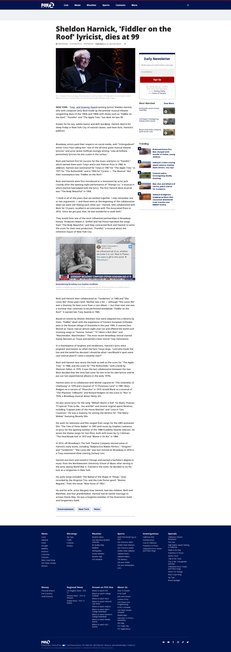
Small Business (47, 596)
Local (43, 537)
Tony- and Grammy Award (83, 107)
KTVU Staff (121, 593)
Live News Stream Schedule (124, 611)
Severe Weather (98, 554)
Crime (43, 543)
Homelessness (148, 540)
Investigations (150, 533)
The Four (171, 542)
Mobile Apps (122, 615)
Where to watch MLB (100, 598)
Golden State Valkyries (126, 551)
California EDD (148, 537)
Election (44, 566)
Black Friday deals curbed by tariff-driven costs (150, 131)
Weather (96, 533)
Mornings (72, 533)
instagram (178, 642)
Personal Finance (48, 591)
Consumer (45, 554)
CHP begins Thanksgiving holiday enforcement (149, 120)
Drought (44, 546)
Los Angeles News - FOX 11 (76, 592)
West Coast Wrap (48, 560)
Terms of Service (159, 93)
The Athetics (122, 559)
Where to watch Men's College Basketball (101, 610)
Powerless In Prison (150, 546)
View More (169, 103)
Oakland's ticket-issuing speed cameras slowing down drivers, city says (164, 165)
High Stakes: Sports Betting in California (178, 546)
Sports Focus (173, 556)
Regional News (75, 587)
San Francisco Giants (125, 548)
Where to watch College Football (101, 594)
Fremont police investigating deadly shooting (162, 176)
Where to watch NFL (100, 591)
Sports (121, 533)
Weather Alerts (98, 537)
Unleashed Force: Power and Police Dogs (152, 549)
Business (44, 551)
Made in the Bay (174, 550)
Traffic (69, 540)
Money (45, 587)
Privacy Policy (159, 91)
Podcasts (45, 557)
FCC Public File (123, 626)
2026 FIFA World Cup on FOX (126, 538)
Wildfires (44, 548)
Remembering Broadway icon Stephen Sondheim (77, 284)
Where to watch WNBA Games (101, 620)
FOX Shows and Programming (123, 603)
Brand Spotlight (174, 580)
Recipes (70, 546)
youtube (168, 642)
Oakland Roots (123, 554)
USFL (119, 568)
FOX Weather (97, 559)
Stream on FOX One (102, 587)
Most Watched (147, 103)
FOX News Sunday (48, 563)
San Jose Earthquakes (125, 565)
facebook (173, 642)
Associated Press (76, 44)
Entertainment (88, 44)
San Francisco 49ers (125, 542)
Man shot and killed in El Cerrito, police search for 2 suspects (164, 186)
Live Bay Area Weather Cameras (101, 541)
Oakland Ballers (123, 556)
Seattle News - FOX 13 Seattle (75, 602)
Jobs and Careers (124, 596)
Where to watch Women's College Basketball (102, 615)
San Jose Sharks (123, 562)
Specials (172, 533)
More (134, 5)
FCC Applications (123, 629)
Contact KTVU (122, 599)
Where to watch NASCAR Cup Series (102, 602)
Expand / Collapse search (188, 5)
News (97, 509)
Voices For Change (175, 572)
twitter (188, 642)
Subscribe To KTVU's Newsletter (125, 619)
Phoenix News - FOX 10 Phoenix (76, 597)
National (44, 540)
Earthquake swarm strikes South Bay (149, 109)
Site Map (120, 623)
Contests (70, 543)
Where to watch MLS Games (100, 625)
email (164, 642)
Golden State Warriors (126, 545)
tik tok (183, 642)
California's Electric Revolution (175, 538)
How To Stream (123, 591)
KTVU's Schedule (123, 607)
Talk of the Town (174, 559)
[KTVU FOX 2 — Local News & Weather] (49, 5)
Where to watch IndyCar (101, 606)
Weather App (97, 556)
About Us (122, 587)
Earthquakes (97, 551)
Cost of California (149, 543)
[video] (169, 110)
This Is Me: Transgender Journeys (177, 562)
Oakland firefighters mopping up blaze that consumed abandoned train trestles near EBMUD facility (163, 200)
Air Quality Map (98, 545)
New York (84, 509)
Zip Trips (70, 537)
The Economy (46, 593)
